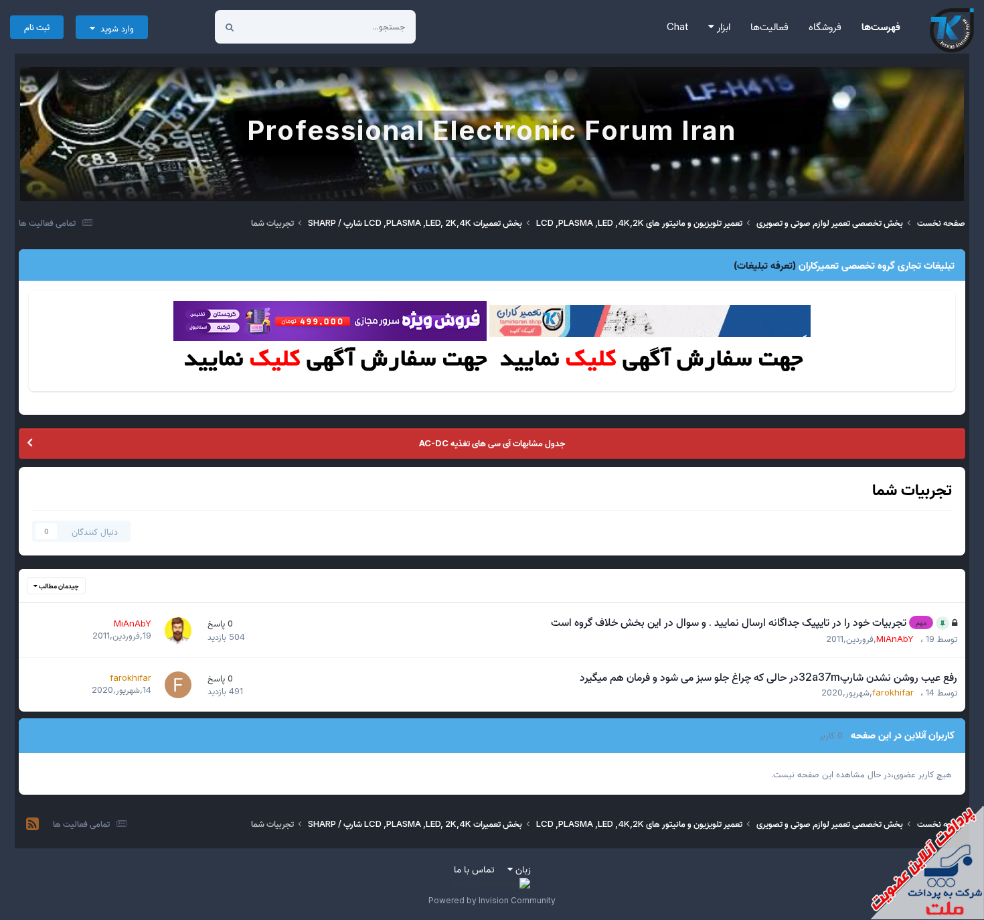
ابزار (722, 26)
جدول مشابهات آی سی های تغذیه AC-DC (492, 443)
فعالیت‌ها (769, 26)
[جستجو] (229, 27)
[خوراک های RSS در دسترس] (32, 824)
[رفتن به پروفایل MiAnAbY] (178, 630)
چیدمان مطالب (58, 586)
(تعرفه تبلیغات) (765, 265)
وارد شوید (114, 28)
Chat (677, 26)
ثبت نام (37, 26)
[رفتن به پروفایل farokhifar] (178, 684)
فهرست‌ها (881, 26)
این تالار (274, 26)
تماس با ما (474, 868)
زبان (522, 868)
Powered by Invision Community (492, 900)
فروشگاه (825, 26)
